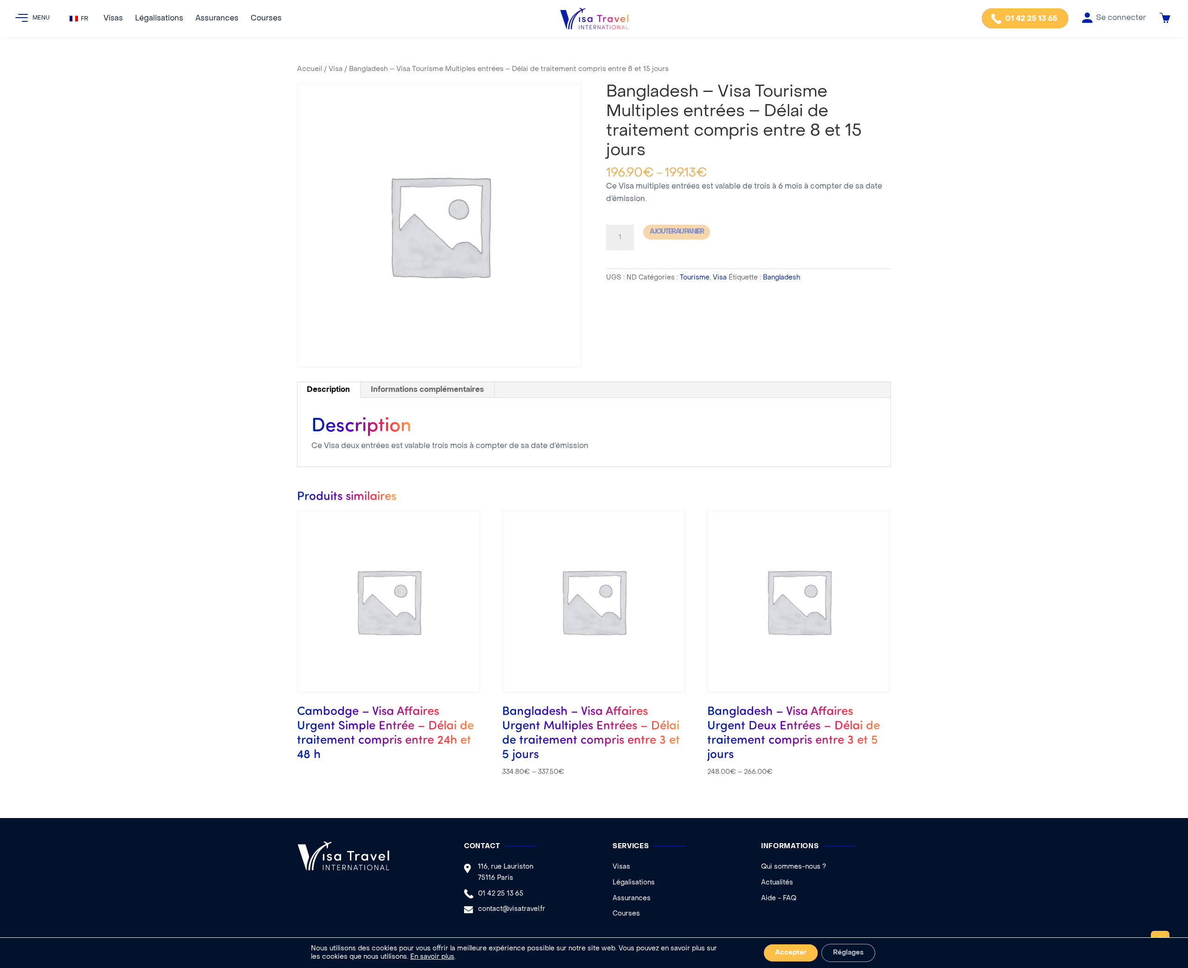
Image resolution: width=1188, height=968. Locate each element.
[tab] (329, 390)
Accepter (791, 953)
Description (328, 390)
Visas (113, 18)
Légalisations (159, 18)
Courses (266, 18)
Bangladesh (781, 278)
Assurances (217, 18)
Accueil (309, 69)
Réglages (848, 953)
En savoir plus (432, 957)
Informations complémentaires (427, 390)
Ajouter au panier (677, 232)
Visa (335, 69)
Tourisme (695, 278)
